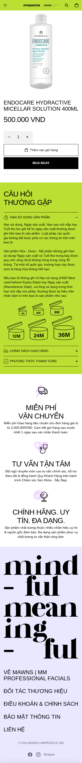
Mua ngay (41, 163)
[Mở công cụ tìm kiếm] (67, 5)
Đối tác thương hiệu (35, 691)
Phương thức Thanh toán (33, 361)
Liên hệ (14, 729)
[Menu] (5, 5)
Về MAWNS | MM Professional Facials (37, 675)
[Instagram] (38, 754)
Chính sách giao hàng (29, 351)
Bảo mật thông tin (32, 717)
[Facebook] (30, 754)
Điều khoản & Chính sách (41, 704)
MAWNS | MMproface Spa (46, 743)
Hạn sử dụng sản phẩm (30, 217)
